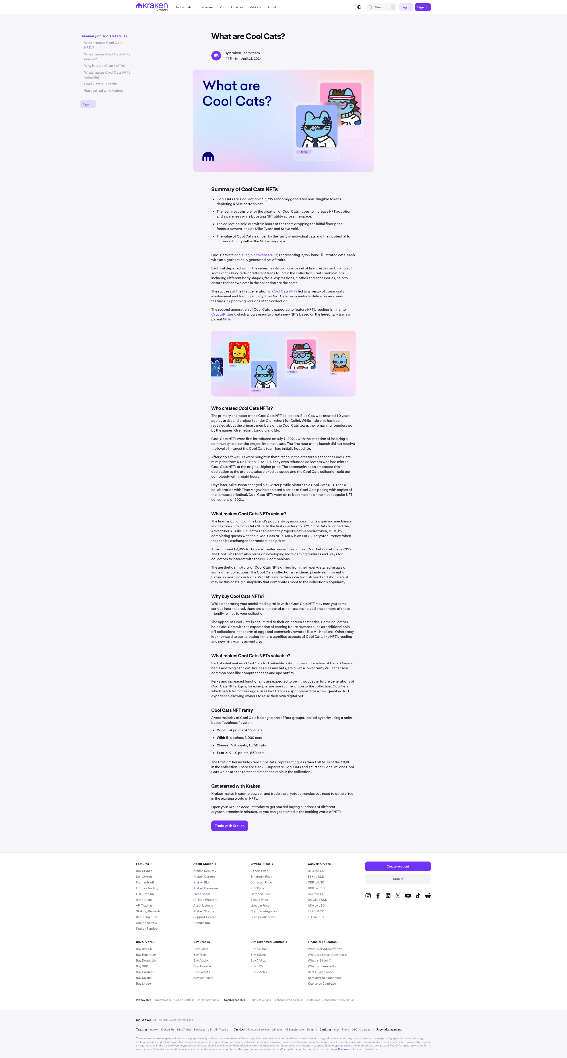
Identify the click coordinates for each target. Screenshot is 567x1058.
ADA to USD (316, 905)
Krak (336, 1029)
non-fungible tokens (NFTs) (256, 255)
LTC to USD (316, 917)
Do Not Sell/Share (208, 1000)
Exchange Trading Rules (288, 1000)
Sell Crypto (144, 877)
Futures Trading (147, 888)
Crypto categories (263, 911)
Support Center (204, 917)
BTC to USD (316, 871)
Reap (310, 1029)
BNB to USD (316, 888)
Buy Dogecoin (146, 960)
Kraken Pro (168, 1029)
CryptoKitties (222, 314)
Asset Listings (203, 905)
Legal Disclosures (341, 1049)
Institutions (144, 900)
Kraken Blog (202, 882)
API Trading (144, 905)
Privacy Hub (143, 1000)
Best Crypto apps (320, 972)
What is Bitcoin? (319, 960)
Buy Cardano (145, 972)
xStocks (277, 1029)
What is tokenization (322, 966)
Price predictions (262, 917)
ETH (248, 461)
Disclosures (313, 1000)
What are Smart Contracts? (328, 955)
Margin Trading (146, 882)
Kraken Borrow (146, 923)
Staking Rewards (148, 911)
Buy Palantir (201, 972)
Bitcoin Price (259, 871)
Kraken (154, 1029)
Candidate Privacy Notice (338, 1000)
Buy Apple (200, 960)
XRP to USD (316, 882)
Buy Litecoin (144, 983)
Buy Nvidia (200, 949)
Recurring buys (146, 917)
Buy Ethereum (146, 955)
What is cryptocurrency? (325, 949)
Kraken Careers (204, 877)
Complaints (201, 923)
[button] (183, 7)
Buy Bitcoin (144, 949)
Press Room (201, 894)
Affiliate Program (205, 900)
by (146, 1020)
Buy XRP (142, 966)
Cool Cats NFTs (284, 291)
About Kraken (204, 864)
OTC (354, 1029)
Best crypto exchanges (325, 978)
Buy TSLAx (258, 955)
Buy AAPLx (258, 960)
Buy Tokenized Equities (268, 942)
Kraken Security (204, 871)
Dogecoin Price (261, 882)
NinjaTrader (184, 1029)
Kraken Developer (206, 888)
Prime (345, 1029)
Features (144, 864)
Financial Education (324, 942)
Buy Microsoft (203, 978)
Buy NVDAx (258, 949)
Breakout (199, 1029)
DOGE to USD (317, 900)
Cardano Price (260, 894)
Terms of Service (260, 1000)
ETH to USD (316, 877)
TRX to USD (316, 911)
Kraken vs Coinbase (322, 983)
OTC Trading (145, 894)
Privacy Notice (163, 1000)
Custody (365, 1029)
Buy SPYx (257, 966)
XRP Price (257, 888)
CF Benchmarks (295, 1029)
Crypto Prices (261, 864)
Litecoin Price (260, 905)
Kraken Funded (147, 928)
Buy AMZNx (258, 972)
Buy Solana (144, 978)
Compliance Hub (234, 1000)
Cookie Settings (184, 1000)
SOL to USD (316, 894)
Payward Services (258, 1029)
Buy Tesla (200, 955)
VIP (210, 1029)
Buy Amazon (202, 966)
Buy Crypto (144, 871)
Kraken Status (203, 911)
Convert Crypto (321, 864)
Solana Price (259, 900)
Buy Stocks (203, 942)
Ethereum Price (261, 877)
